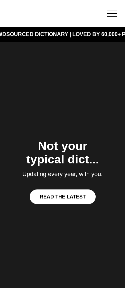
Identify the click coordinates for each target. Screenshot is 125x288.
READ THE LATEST (63, 196)
